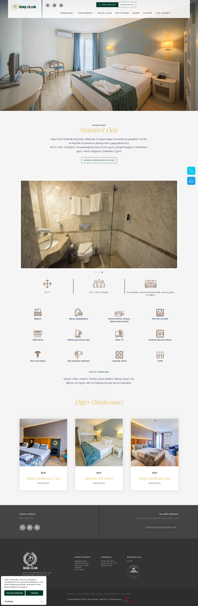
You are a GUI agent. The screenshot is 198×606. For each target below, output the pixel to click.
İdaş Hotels (108, 561)
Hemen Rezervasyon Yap (99, 160)
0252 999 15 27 (108, 5)
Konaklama (67, 13)
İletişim (147, 13)
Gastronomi (85, 13)
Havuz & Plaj (105, 13)
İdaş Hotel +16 (109, 563)
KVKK (130, 561)
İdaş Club (106, 565)
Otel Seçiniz (163, 13)
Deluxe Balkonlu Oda (155, 478)
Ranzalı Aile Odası (99, 478)
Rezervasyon (127, 5)
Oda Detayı (43, 483)
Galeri (136, 13)
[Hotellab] (126, 599)
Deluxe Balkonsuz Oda (43, 478)
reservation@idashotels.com (37, 573)
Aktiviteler (122, 13)
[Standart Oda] (99, 224)
